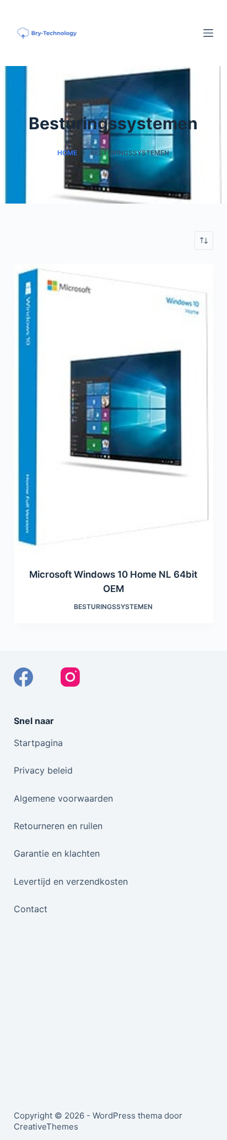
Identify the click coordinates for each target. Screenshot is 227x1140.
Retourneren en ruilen (58, 825)
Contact (30, 908)
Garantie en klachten (57, 853)
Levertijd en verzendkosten (71, 881)
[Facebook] (23, 677)
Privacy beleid (43, 770)
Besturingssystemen (113, 606)
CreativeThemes (46, 1126)
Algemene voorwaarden (63, 798)
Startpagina (38, 742)
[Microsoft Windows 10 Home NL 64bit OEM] (114, 409)
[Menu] (208, 33)
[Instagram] (70, 677)
